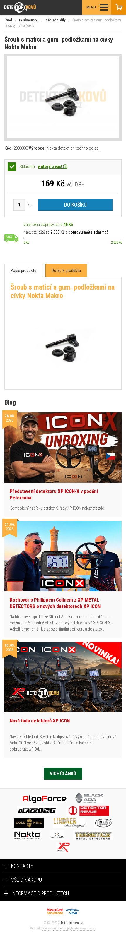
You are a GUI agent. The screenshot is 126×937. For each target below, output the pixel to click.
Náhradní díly (55, 20)
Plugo (46, 928)
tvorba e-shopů (61, 928)
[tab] (23, 270)
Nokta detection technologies (73, 148)
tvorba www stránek (83, 928)
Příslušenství (28, 20)
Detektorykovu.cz (72, 923)
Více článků (63, 773)
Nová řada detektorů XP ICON (40, 721)
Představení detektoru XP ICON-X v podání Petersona (54, 494)
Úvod (8, 20)
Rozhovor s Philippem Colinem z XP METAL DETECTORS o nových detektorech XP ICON (55, 603)
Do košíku (75, 205)
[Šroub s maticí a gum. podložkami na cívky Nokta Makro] (63, 97)
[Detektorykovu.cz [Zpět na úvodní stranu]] (36, 7)
